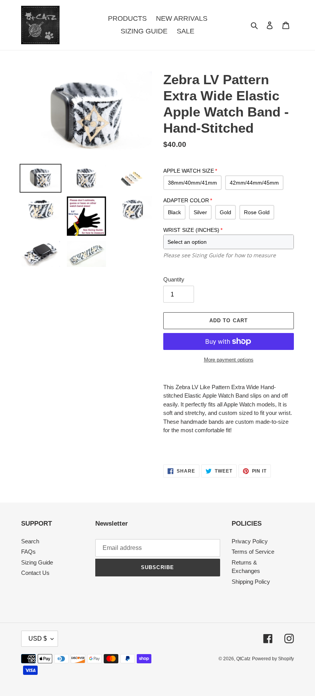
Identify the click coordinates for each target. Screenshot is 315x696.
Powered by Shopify (273, 658)
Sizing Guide (37, 562)
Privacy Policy (250, 541)
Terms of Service (253, 551)
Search (30, 541)
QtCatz (243, 658)
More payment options (229, 360)
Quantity (173, 279)
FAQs (28, 551)
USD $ (37, 638)
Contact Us (35, 572)
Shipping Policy (251, 581)
